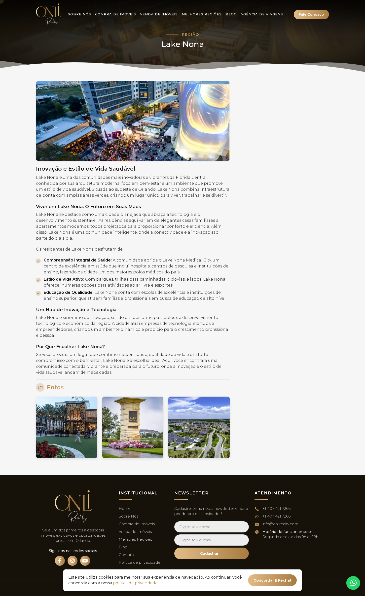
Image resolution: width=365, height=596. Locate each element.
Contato (126, 554)
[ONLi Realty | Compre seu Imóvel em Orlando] (48, 14)
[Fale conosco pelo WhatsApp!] (353, 583)
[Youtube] (85, 561)
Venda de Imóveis (159, 14)
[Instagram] (72, 561)
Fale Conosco (311, 14)
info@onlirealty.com (280, 524)
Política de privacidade (139, 562)
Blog (231, 14)
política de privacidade (135, 583)
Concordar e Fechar (272, 580)
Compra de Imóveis (115, 14)
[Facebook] (60, 561)
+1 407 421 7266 (276, 508)
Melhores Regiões (202, 14)
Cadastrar (209, 553)
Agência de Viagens (262, 14)
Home (125, 508)
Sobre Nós (79, 14)
